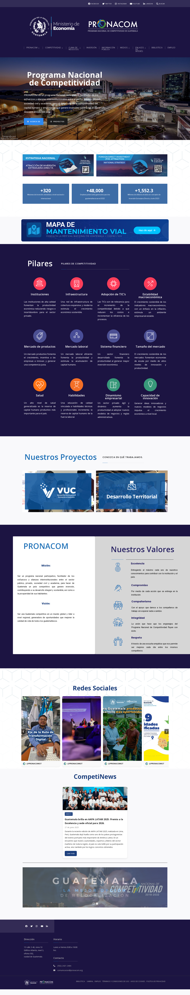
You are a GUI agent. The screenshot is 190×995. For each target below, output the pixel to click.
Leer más (71, 853)
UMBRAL (90, 981)
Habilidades (76, 395)
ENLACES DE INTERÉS (139, 49)
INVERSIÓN (91, 47)
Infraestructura (77, 294)
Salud (40, 395)
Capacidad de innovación (150, 396)
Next (164, 887)
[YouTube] (41, 926)
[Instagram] (36, 926)
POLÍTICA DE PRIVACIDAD (155, 981)
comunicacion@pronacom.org (70, 970)
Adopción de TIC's (113, 294)
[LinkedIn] (47, 926)
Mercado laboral (76, 346)
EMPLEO (98, 981)
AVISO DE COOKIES (138, 981)
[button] (147, 230)
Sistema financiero (113, 346)
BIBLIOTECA (80, 981)
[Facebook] (26, 926)
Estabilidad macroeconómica (150, 295)
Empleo (171, 47)
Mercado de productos (39, 346)
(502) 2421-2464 (64, 966)
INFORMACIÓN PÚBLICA (108, 48)
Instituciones (40, 294)
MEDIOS (124, 47)
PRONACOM (31, 47)
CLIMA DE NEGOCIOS (74, 48)
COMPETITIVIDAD (53, 47)
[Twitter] (31, 926)
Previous (26, 887)
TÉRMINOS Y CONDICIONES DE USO (115, 981)
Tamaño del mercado (150, 346)
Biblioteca (157, 47)
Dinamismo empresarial (113, 396)
